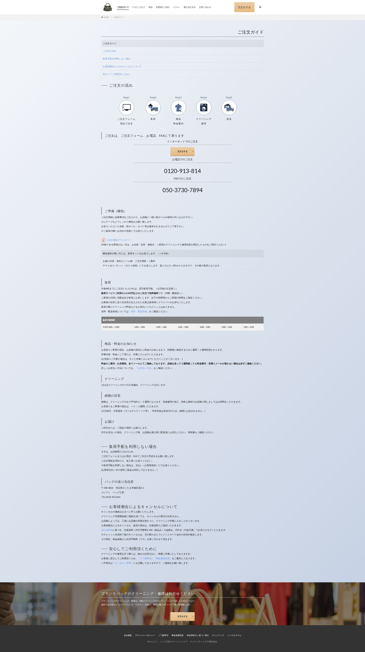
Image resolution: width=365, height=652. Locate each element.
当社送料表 (107, 530)
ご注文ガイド (123, 7)
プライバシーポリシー (145, 635)
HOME (106, 17)
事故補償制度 (163, 558)
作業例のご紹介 (163, 7)
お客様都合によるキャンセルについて (122, 66)
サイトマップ (218, 635)
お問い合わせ (205, 7)
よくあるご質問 (123, 562)
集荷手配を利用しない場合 (116, 58)
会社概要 (128, 635)
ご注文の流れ (109, 51)
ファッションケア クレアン (184, 641)
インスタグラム (234, 635)
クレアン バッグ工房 (160, 641)
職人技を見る (190, 7)
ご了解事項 (145, 558)
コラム (176, 7)
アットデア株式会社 (208, 641)
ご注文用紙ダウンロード (118, 240)
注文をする (244, 7)
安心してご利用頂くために (116, 74)
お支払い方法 (144, 368)
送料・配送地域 (139, 311)
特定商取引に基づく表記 (198, 635)
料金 (151, 7)
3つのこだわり (138, 7)
